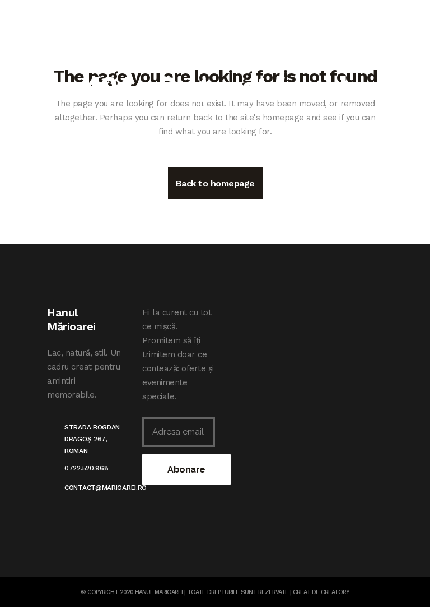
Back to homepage (215, 183)
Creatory (335, 592)
